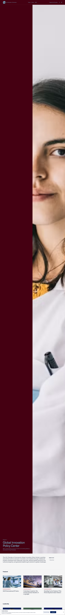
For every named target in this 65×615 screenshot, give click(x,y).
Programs (4, 539)
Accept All (53, 612)
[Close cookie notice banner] (63, 612)
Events (33, 2)
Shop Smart (52, 560)
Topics (29, 2)
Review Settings (46, 612)
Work (36, 2)
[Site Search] (59, 2)
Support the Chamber (53, 2)
